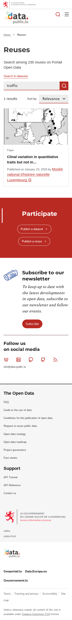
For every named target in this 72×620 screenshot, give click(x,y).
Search (64, 86)
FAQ (6, 402)
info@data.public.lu (15, 366)
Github (43, 359)
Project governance (15, 449)
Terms (8, 593)
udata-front (10, 536)
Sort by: (32, 98)
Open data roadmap (15, 442)
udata (7, 530)
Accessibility (50, 593)
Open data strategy (15, 434)
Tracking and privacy (26, 593)
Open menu (66, 14)
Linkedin (18, 359)
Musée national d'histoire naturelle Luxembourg (35, 174)
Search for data (58, 14)
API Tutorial (10, 477)
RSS (55, 359)
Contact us (10, 493)
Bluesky (6, 359)
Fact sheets (10, 457)
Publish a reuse (32, 241)
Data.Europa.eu (36, 571)
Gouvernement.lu (16, 580)
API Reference (12, 485)
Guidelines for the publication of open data (28, 418)
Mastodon (30, 359)
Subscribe (32, 323)
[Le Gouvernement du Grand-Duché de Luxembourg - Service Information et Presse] (35, 516)
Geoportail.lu (13, 571)
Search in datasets (16, 76)
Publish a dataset (32, 229)
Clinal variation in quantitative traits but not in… (32, 159)
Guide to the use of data (18, 410)
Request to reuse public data (20, 425)
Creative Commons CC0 (36, 614)
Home (7, 34)
